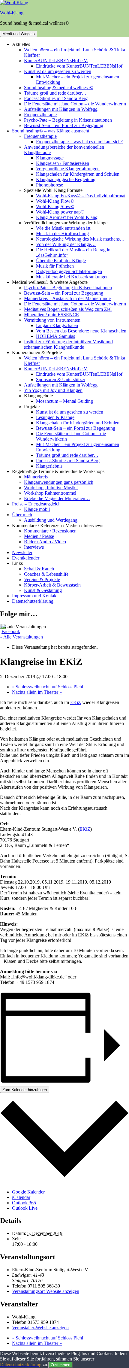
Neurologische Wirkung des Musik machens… (80, 238)
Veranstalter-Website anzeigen (40, 1327)
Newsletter (22, 552)
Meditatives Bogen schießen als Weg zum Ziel (68, 309)
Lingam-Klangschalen (57, 325)
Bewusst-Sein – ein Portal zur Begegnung (63, 125)
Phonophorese (49, 184)
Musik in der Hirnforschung (62, 233)
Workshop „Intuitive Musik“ (51, 487)
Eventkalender (25, 557)
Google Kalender (28, 1191)
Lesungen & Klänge (55, 417)
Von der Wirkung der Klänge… (66, 244)
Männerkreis (36, 476)
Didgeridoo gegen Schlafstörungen (69, 271)
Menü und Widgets (18, 34)
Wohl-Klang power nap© (60, 211)
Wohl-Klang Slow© (55, 206)
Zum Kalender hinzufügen (24, 1089)
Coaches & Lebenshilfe (46, 574)
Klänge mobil (37, 509)
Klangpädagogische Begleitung (65, 179)
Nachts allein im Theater (37, 692)
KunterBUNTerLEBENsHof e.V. (56, 60)
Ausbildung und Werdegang (50, 520)
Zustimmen (60, 1365)
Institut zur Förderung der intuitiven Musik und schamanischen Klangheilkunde (68, 344)
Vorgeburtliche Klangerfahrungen (68, 168)
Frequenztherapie (40, 114)
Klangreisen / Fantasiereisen (62, 163)
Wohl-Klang (11, 12)
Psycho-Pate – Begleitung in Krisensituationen (68, 120)
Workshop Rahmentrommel (50, 493)
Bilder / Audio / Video (45, 541)
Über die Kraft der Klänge (61, 260)
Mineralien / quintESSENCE (51, 314)
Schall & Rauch (39, 568)
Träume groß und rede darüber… (55, 93)
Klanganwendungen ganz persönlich (58, 482)
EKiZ (75, 702)
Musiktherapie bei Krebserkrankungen (72, 276)
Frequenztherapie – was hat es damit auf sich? (79, 141)
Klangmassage (50, 157)
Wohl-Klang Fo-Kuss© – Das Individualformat (80, 195)
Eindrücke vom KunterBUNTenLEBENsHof (79, 65)
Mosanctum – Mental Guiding (64, 401)
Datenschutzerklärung (32, 601)
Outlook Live (25, 1208)
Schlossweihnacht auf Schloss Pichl (47, 686)
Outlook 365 (24, 1202)
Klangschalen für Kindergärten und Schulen (77, 174)
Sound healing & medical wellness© (58, 87)
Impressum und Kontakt (35, 595)
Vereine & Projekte (42, 579)
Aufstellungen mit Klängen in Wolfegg (61, 109)
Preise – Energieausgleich (36, 503)
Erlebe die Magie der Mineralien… (57, 498)
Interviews (34, 547)
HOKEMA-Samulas (55, 336)
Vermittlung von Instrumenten (52, 320)
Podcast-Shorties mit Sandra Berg (56, 98)
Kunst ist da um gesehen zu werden (57, 71)
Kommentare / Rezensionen (50, 530)
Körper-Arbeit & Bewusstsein (52, 584)
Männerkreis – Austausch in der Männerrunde (67, 298)
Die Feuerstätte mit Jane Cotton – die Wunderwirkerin (75, 103)
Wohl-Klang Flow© (55, 201)
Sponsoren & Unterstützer (60, 379)
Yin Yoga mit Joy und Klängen (53, 390)
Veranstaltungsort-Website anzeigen (45, 1291)
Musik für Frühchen (55, 265)
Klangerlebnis (49, 466)
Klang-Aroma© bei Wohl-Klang (67, 217)
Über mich (22, 514)
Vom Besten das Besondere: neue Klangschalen (81, 330)
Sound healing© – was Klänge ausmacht (50, 130)
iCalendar (21, 1197)
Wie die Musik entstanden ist (63, 228)
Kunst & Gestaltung (43, 590)
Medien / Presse (39, 536)
